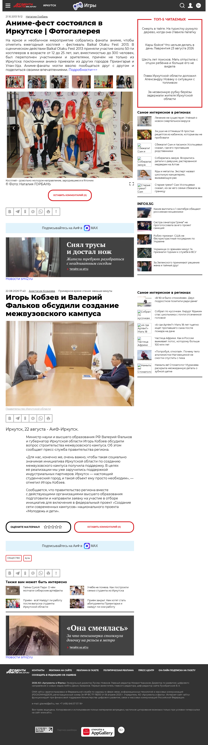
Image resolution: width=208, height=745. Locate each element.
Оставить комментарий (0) (70, 195)
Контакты (38, 670)
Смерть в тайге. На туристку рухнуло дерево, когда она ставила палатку (170, 30)
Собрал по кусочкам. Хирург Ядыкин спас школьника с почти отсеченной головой (178, 314)
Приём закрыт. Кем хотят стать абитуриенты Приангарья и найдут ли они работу (106, 603)
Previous (14, 127)
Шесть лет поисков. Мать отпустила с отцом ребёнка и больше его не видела (170, 63)
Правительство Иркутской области (28, 408)
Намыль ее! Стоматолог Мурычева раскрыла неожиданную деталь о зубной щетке (176, 368)
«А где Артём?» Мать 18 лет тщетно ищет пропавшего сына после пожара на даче (177, 328)
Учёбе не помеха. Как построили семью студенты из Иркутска (108, 589)
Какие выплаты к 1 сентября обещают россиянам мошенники (177, 210)
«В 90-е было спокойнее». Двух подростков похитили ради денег (176, 299)
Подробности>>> (83, 70)
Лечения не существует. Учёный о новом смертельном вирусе (176, 119)
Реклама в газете (88, 670)
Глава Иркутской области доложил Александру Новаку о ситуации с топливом (170, 79)
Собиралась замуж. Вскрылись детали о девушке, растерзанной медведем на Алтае (176, 161)
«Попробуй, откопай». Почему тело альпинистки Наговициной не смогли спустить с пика (177, 355)
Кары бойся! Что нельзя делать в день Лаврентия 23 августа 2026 (169, 46)
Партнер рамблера (67, 730)
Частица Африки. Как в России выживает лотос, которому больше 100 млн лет (177, 341)
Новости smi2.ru (19, 279)
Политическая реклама (118, 670)
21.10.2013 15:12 (14, 16)
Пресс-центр (146, 670)
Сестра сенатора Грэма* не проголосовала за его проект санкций (172, 225)
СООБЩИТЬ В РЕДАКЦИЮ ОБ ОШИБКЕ (54, 675)
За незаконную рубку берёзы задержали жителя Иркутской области (170, 95)
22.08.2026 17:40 (16, 290)
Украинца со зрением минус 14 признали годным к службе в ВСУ (175, 250)
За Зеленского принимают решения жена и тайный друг (176, 264)
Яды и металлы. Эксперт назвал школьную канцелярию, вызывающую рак (175, 174)
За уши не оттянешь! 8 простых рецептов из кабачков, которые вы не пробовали (178, 134)
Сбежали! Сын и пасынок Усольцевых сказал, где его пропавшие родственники (178, 148)
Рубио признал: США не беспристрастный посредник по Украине (174, 238)
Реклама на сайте (60, 670)
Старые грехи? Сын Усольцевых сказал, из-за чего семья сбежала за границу (177, 188)
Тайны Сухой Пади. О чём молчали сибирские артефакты (43, 589)
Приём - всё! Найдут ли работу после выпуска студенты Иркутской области (42, 603)
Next (126, 127)
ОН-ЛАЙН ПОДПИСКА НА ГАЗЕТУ (177, 670)
